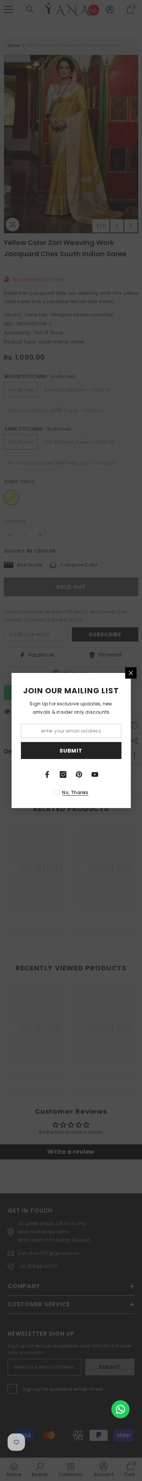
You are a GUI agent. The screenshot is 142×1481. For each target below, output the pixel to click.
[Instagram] (63, 774)
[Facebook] (47, 774)
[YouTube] (95, 774)
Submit (70, 750)
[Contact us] (120, 1409)
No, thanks (75, 792)
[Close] (130, 673)
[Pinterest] (79, 774)
